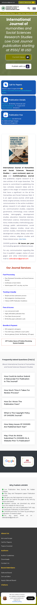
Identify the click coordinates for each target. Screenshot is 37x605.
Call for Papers (6, 542)
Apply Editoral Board (8, 580)
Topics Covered (6, 546)
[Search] (29, 8)
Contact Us (5, 563)
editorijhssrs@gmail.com (8, 2)
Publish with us (18, 66)
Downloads (5, 559)
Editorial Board (6, 573)
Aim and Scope (6, 538)
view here (22, 239)
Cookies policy (17, 601)
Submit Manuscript (25, 2)
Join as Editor (6, 576)
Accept (30, 598)
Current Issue (18, 57)
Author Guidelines (7, 555)
